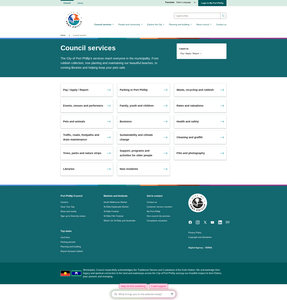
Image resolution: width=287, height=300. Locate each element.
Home (63, 35)
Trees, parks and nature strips (82, 153)
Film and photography (191, 153)
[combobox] (200, 16)
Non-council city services (158, 216)
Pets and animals (74, 121)
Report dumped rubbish (72, 251)
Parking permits (68, 242)
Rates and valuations (190, 105)
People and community (129, 24)
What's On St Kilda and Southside (119, 220)
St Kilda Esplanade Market (116, 207)
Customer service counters (159, 207)
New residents (129, 168)
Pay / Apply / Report (189, 53)
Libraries (68, 168)
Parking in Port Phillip (134, 89)
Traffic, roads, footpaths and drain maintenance (81, 137)
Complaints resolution (157, 220)
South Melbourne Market (115, 202)
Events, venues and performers (83, 105)
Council (67, 3)
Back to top (271, 293)
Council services (102, 24)
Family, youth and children (137, 105)
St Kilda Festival (111, 211)
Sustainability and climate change (136, 137)
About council (202, 24)
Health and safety (188, 121)
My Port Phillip (153, 211)
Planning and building (179, 24)
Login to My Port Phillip (212, 3)
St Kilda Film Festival (113, 216)
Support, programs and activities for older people (136, 153)
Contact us (221, 24)
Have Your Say (68, 207)
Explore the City (154, 24)
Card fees (65, 237)
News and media (68, 211)
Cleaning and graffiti (190, 137)
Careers (64, 202)
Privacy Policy (194, 232)
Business (126, 121)
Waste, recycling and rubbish (195, 89)
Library (80, 3)
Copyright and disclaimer (200, 237)
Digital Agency (195, 247)
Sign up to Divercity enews (73, 216)
